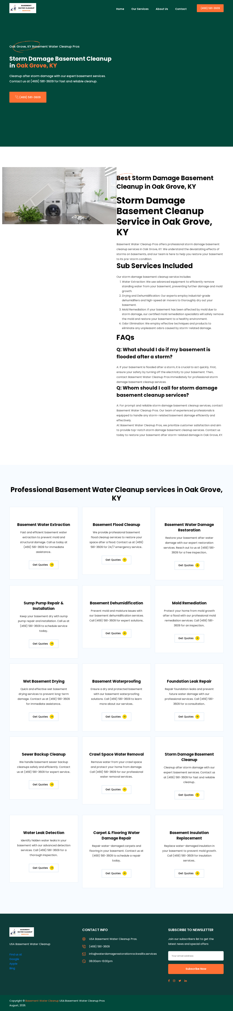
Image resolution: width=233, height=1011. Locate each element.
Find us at (15, 954)
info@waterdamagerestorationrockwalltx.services (123, 954)
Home (120, 9)
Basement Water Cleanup (42, 1000)
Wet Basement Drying (43, 681)
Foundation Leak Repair (189, 681)
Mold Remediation (189, 603)
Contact (181, 9)
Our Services (140, 9)
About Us (162, 9)
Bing (12, 968)
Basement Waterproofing (116, 681)
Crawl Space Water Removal (116, 754)
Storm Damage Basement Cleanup (189, 757)
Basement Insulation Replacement (189, 835)
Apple (13, 964)
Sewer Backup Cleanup (44, 754)
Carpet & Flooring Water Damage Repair (116, 835)
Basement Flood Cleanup (116, 524)
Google (14, 959)
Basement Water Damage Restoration (189, 527)
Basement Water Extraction (43, 524)
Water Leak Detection (43, 832)
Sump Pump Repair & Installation (44, 605)
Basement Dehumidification (116, 603)
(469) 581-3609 (210, 8)
